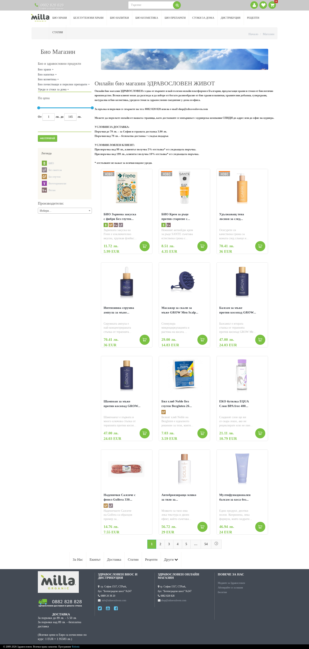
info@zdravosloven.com (114, 600)
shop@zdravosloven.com (173, 600)
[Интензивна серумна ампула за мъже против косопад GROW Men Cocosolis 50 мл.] (126, 281)
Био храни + (46, 69)
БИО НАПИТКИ (119, 17)
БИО (51, 163)
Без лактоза (55, 170)
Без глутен (55, 176)
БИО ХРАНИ (59, 17)
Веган (52, 190)
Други (169, 560)
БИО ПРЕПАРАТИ (175, 17)
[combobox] (65, 211)
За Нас (78, 560)
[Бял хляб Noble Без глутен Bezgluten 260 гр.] (184, 374)
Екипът (95, 560)
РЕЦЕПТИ (253, 17)
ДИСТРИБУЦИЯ (230, 17)
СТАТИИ (57, 32)
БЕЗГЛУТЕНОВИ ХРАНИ (88, 17)
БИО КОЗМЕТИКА (146, 17)
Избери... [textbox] (46, 210)
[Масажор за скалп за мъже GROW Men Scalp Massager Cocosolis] (184, 281)
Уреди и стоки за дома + (53, 89)
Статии (133, 560)
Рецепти (151, 560)
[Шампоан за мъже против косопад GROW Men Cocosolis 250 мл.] (126, 374)
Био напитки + (47, 74)
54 (206, 544)
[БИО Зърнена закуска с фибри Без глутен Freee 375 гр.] (126, 187)
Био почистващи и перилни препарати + (64, 84)
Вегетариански (57, 183)
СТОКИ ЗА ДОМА (203, 17)
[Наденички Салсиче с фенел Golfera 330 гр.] (126, 468)
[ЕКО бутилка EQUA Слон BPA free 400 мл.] (242, 374)
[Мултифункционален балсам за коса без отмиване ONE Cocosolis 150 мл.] (242, 468)
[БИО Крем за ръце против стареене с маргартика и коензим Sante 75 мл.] (184, 187)
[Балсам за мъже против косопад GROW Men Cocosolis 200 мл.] (242, 281)
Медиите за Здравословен (231, 583)
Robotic (76, 646)
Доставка (114, 560)
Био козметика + (48, 79)
